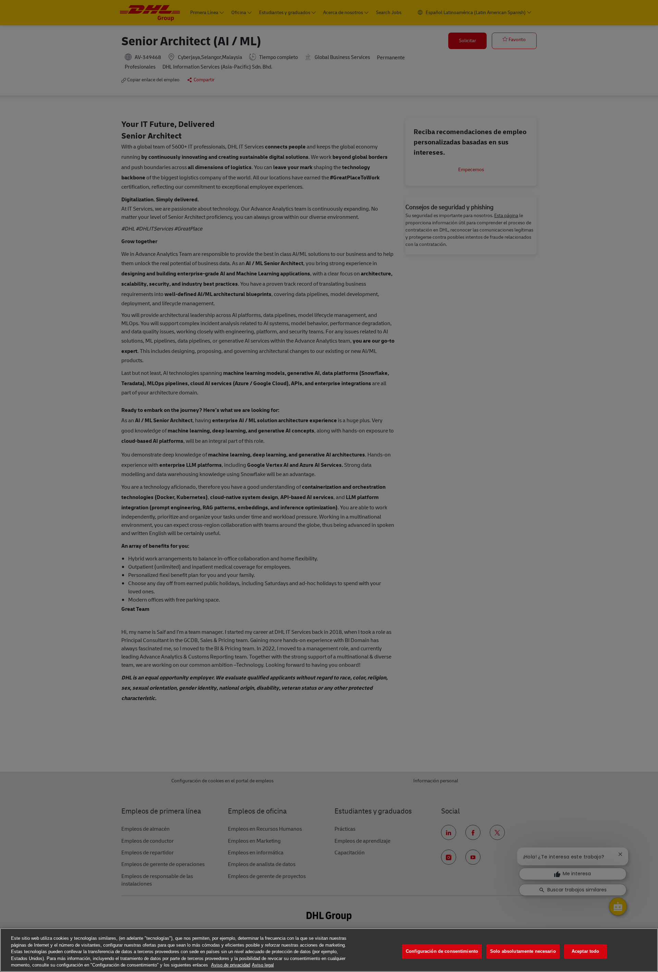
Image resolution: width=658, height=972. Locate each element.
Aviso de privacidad (230, 965)
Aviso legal (263, 965)
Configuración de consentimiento (442, 951)
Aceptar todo (585, 951)
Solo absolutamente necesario (523, 951)
